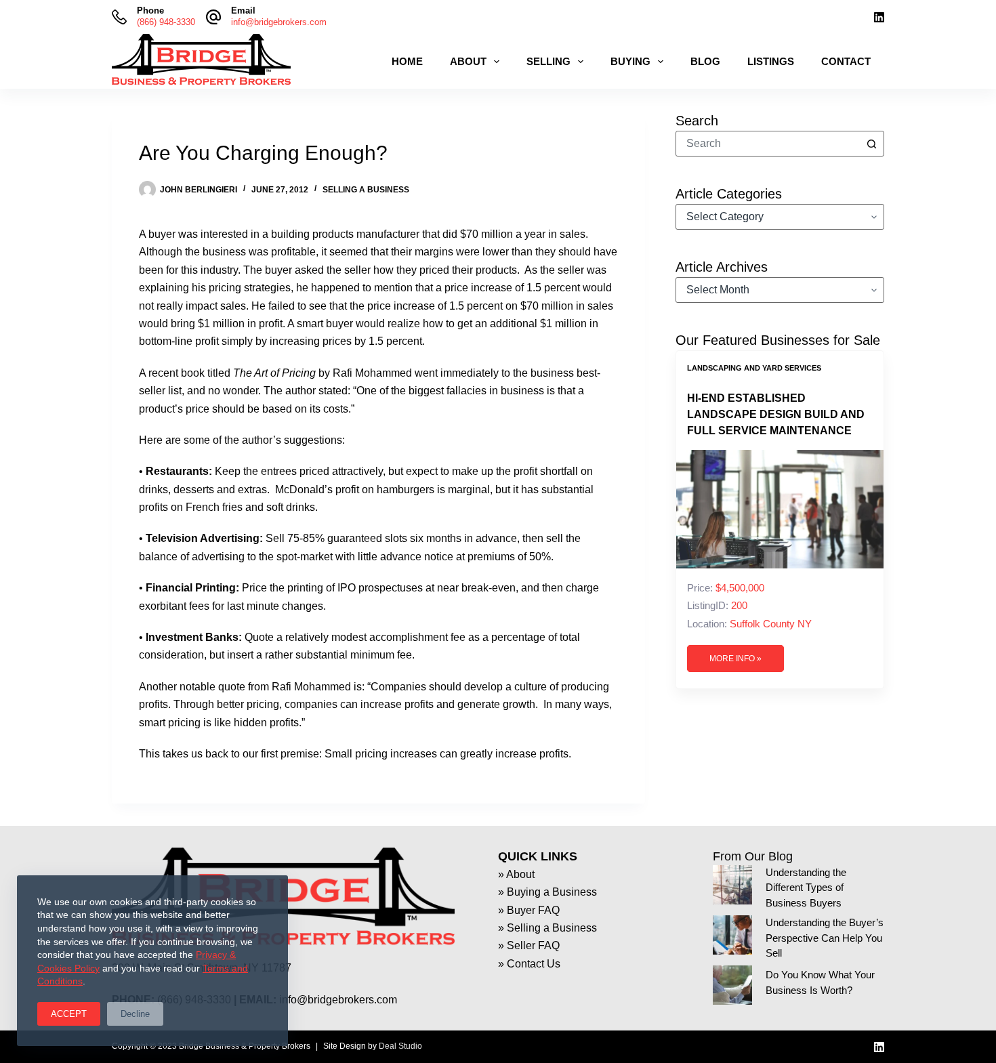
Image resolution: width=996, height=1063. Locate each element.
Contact (846, 61)
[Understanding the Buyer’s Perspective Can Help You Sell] (732, 935)
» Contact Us (529, 964)
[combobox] (767, 144)
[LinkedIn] (879, 17)
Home (407, 61)
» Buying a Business (547, 892)
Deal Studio (400, 1046)
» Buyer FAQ (529, 910)
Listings (770, 61)
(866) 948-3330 (166, 22)
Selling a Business (366, 189)
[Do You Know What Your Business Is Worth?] (732, 985)
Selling (548, 61)
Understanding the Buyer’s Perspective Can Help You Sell (825, 938)
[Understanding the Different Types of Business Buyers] (732, 884)
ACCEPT (69, 1014)
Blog (705, 61)
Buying (630, 61)
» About (516, 874)
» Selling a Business (547, 928)
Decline (135, 1014)
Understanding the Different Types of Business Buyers (806, 888)
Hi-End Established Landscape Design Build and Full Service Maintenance (776, 414)
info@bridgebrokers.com (279, 22)
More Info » (735, 658)
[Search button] (871, 143)
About (468, 61)
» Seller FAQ (529, 945)
